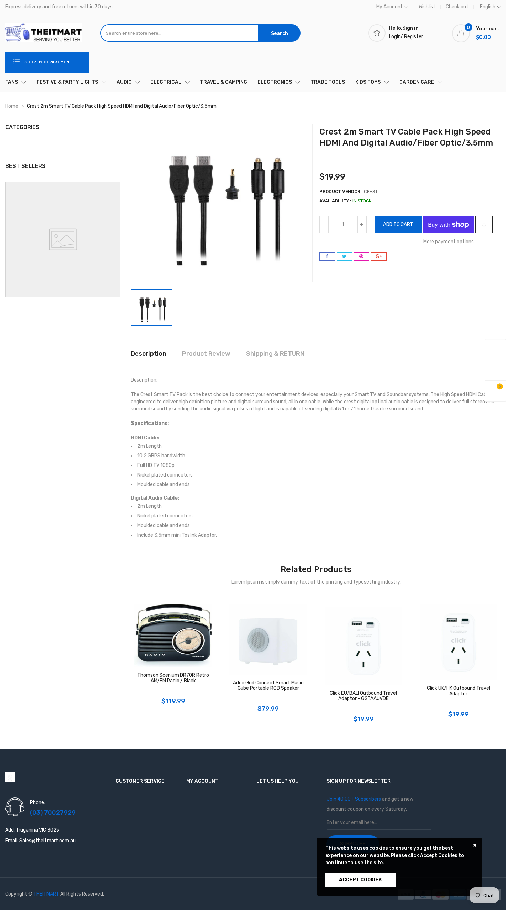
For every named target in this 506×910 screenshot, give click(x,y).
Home (11, 106)
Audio (124, 82)
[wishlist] (495, 370)
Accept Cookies (360, 880)
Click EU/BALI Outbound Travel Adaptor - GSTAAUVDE (363, 696)
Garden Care (416, 82)
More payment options (448, 242)
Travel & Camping (223, 82)
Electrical (165, 82)
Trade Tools (327, 82)
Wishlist (427, 7)
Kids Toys (368, 82)
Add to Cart (398, 224)
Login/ (396, 37)
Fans (11, 82)
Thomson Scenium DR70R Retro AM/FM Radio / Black (173, 678)
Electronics (274, 82)
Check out (457, 7)
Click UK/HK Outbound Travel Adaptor (458, 691)
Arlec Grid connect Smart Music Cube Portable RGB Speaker (268, 685)
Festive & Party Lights (67, 82)
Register (413, 37)
